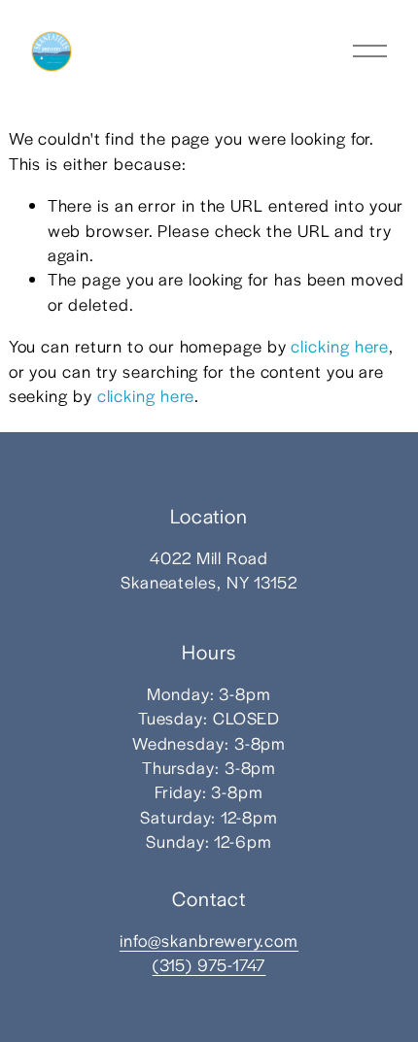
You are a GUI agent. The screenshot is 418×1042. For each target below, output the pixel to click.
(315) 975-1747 (209, 964)
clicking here (340, 345)
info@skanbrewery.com (209, 940)
